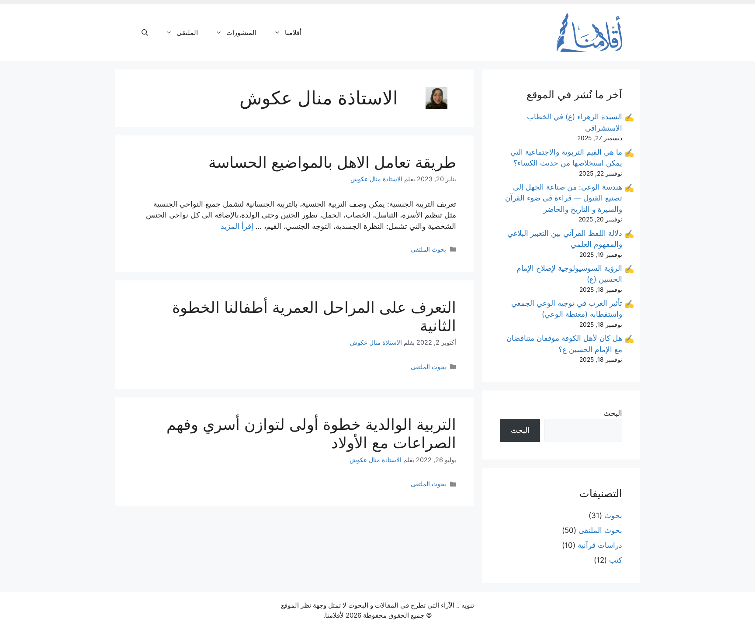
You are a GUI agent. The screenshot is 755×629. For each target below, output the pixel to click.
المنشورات (241, 32)
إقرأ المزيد (237, 226)
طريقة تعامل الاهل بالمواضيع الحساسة (332, 162)
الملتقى (187, 32)
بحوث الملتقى (428, 249)
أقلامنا (293, 32)
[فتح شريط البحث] (145, 33)
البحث (612, 413)
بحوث (613, 515)
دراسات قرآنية (600, 545)
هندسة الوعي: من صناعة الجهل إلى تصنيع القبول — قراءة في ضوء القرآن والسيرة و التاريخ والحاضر (563, 198)
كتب (615, 560)
